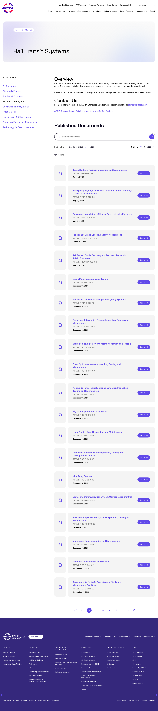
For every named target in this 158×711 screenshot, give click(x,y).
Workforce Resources (62, 672)
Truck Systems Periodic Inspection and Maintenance (100, 170)
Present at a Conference (11, 660)
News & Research (127, 11)
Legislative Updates (36, 660)
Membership (142, 11)
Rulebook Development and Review (91, 561)
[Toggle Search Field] (154, 5)
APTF (134, 660)
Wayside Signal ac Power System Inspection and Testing (102, 343)
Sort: (134, 146)
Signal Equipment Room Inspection (90, 411)
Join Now (34, 637)
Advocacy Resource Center (38, 656)
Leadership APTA (61, 655)
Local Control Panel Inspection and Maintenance (98, 432)
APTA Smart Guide (35, 675)
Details (142, 173)
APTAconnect (81, 5)
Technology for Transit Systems (18, 127)
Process (83, 689)
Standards (97, 11)
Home (17, 30)
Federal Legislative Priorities (39, 672)
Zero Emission (112, 668)
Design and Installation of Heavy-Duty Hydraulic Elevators (102, 214)
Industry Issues (110, 11)
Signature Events (9, 656)
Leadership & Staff (139, 668)
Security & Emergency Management (20, 122)
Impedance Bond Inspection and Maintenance (96, 541)
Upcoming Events (9, 652)
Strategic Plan (137, 675)
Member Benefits (92, 637)
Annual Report (138, 683)
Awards (135, 637)
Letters (31, 668)
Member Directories (66, 5)
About (152, 11)
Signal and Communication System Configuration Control (102, 497)
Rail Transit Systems (88, 660)
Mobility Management (88, 681)
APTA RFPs (136, 679)
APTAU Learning (60, 668)
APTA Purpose (138, 652)
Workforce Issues (113, 656)
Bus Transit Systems (13, 96)
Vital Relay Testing (82, 476)
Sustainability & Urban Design (17, 117)
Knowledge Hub (125, 5)
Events (50, 11)
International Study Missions (12, 664)
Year (92, 147)
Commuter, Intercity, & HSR (16, 106)
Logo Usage (121, 700)
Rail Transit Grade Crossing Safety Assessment (97, 235)
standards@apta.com (137, 105)
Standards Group (76, 147)
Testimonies (33, 664)
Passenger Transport (96, 5)
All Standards (9, 86)
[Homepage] (7, 8)
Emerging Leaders (61, 658)
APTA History (137, 656)
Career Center (112, 5)
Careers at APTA (138, 672)
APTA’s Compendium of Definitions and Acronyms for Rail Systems (84, 111)
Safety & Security (113, 652)
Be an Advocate (34, 652)
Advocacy (60, 11)
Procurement (9, 112)
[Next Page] (127, 610)
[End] (134, 610)
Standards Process (12, 91)
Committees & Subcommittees (116, 637)
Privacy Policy (134, 700)
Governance (137, 664)
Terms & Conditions (148, 700)
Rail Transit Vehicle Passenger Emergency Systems (99, 299)
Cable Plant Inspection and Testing (90, 279)
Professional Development (78, 11)
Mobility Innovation (113, 660)
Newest (147, 147)
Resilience (110, 664)
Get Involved (148, 637)
